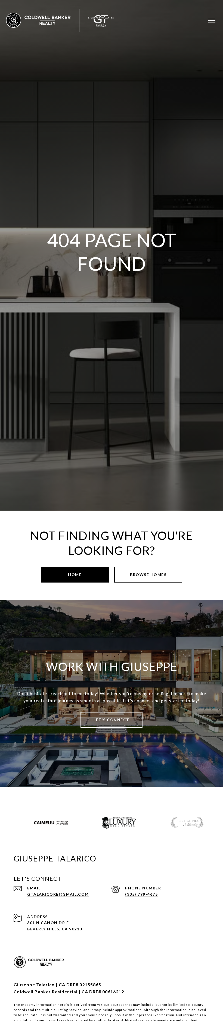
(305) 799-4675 (141, 894)
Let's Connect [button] (111, 719)
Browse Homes (148, 574)
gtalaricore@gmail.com (58, 894)
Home (75, 574)
